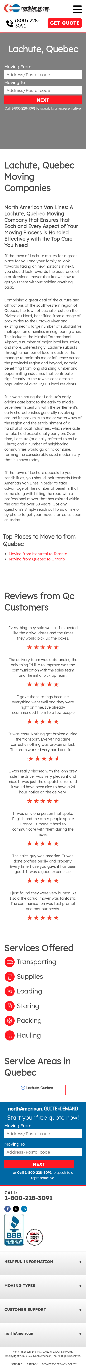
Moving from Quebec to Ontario (37, 559)
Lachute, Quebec (39, 1088)
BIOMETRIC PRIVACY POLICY (59, 1364)
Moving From (17, 66)
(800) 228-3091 (27, 23)
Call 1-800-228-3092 (34, 1172)
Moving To (14, 82)
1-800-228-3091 (28, 1196)
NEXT (43, 100)
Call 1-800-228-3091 (20, 108)
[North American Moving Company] (27, 15)
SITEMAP (16, 1364)
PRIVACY (32, 1364)
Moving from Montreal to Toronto (38, 553)
